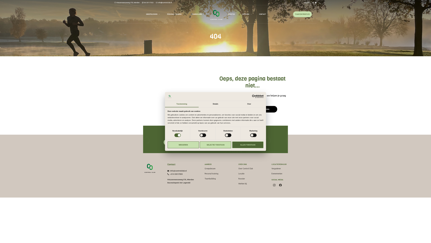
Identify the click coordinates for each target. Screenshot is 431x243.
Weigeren (183, 145)
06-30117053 (149, 2)
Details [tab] (215, 104)
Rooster (231, 14)
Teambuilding (196, 14)
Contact (262, 14)
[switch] (203, 135)
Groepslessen (151, 14)
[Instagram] (274, 185)
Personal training (174, 14)
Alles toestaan (247, 145)
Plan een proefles (302, 14)
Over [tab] (249, 104)
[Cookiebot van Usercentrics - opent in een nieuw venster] (254, 96)
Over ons (245, 14)
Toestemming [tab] (181, 104)
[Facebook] (280, 185)
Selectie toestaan (215, 145)
